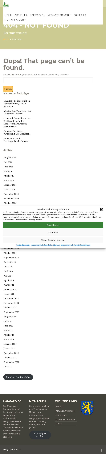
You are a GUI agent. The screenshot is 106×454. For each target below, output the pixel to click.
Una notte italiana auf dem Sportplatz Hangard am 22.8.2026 (17, 104)
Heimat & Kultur (14, 20)
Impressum (61, 415)
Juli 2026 (8, 162)
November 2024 (11, 248)
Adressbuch (37, 15)
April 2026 (9, 176)
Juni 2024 (8, 271)
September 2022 (11, 362)
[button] (101, 209)
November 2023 (11, 303)
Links (58, 424)
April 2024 (9, 280)
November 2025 (11, 198)
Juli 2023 (8, 321)
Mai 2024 (8, 276)
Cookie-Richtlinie (23, 245)
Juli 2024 (8, 267)
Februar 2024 (10, 289)
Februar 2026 (10, 185)
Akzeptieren (53, 225)
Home (8, 15)
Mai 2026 (8, 171)
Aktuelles (21, 15)
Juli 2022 (8, 367)
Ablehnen (53, 232)
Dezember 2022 (11, 353)
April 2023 (9, 335)
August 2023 (10, 317)
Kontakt (59, 407)
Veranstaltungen (58, 15)
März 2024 (9, 285)
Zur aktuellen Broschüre (18, 377)
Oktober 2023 (10, 308)
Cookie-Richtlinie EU (66, 419)
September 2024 (11, 258)
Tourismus (80, 15)
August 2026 (10, 158)
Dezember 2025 (11, 194)
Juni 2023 (8, 326)
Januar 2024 (9, 294)
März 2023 (9, 339)
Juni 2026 (8, 167)
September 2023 (11, 312)
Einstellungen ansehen (53, 240)
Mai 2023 (8, 330)
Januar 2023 (9, 348)
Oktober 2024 (10, 253)
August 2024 (10, 262)
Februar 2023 (10, 344)
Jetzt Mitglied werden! (40, 434)
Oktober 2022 (10, 358)
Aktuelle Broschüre (65, 411)
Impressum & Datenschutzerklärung (45, 245)
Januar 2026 (9, 189)
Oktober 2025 (10, 203)
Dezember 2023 (11, 298)
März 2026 (9, 180)
